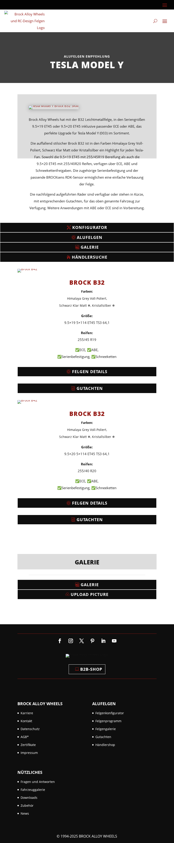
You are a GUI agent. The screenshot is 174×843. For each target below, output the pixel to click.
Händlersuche (89, 257)
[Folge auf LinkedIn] (103, 640)
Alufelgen (89, 237)
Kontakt (26, 721)
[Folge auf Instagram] (70, 640)
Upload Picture (90, 594)
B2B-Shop (91, 669)
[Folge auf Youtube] (114, 640)
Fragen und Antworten (38, 782)
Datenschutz (30, 729)
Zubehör (27, 805)
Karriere (27, 713)
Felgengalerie (105, 729)
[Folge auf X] (81, 640)
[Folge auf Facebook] (59, 640)
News (25, 813)
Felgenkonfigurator (109, 713)
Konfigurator (89, 227)
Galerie (90, 247)
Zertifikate (28, 745)
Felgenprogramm (108, 721)
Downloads (29, 797)
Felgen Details (89, 371)
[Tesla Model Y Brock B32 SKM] (54, 109)
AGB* (25, 737)
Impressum (29, 753)
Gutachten (90, 388)
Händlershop (105, 745)
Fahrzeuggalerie (33, 789)
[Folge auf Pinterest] (92, 640)
